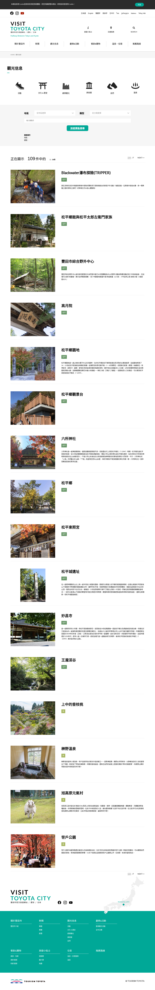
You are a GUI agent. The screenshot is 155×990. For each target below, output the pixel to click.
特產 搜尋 (14, 963)
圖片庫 (41, 960)
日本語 (83, 13)
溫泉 (69, 960)
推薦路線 (100, 950)
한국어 (112, 13)
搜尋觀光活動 (100, 926)
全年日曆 (99, 930)
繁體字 (98, 13)
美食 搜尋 (14, 960)
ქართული (125, 13)
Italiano (133, 13)
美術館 (69, 937)
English (90, 13)
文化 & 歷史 (71, 930)
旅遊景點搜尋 (77, 128)
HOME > (13, 55)
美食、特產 (14, 956)
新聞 (40, 933)
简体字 (105, 13)
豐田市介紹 (14, 926)
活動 (69, 926)
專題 (40, 926)
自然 (69, 941)
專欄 (40, 930)
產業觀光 (70, 933)
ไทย (117, 13)
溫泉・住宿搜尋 (73, 956)
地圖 (40, 963)
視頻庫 (41, 956)
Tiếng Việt (142, 13)
